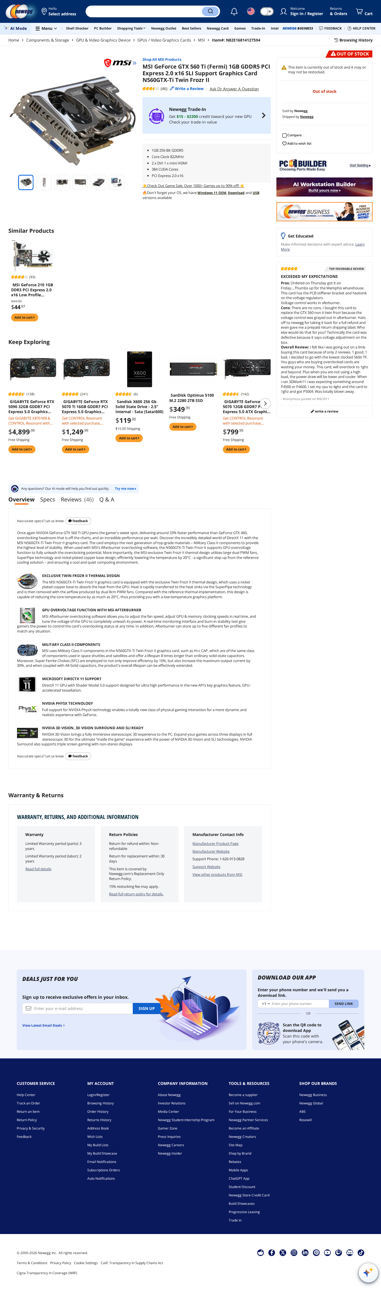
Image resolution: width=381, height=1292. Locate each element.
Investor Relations (171, 1103)
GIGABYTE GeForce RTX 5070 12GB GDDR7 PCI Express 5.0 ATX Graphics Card (247, 406)
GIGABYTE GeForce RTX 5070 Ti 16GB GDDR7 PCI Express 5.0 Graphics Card (85, 406)
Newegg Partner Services (248, 1120)
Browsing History (100, 1103)
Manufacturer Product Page (215, 843)
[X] (282, 1252)
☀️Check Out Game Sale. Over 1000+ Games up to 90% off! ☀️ (193, 185)
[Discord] (350, 1252)
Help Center (26, 1094)
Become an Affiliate (244, 1128)
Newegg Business (313, 1094)
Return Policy (27, 1120)
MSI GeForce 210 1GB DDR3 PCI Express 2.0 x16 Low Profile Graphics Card (32, 289)
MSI (201, 40)
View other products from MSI (217, 874)
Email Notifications (101, 1161)
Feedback (80, 520)
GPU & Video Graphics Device (103, 40)
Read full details (38, 868)
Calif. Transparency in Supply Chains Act (132, 1263)
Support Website (206, 866)
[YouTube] (327, 1252)
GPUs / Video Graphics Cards (164, 40)
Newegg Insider (170, 1153)
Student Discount (242, 1186)
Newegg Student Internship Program (186, 1120)
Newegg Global (311, 1103)
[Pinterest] (316, 1252)
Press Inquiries (169, 1136)
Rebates (235, 1161)
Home (13, 40)
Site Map (235, 1145)
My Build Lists (97, 1145)
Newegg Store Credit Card (249, 1195)
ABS (302, 1111)
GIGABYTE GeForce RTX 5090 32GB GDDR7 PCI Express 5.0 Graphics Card (31, 406)
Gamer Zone (167, 1128)
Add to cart (24, 317)
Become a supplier (243, 1094)
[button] (59, 11)
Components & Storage (47, 40)
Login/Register (98, 1094)
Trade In (235, 1220)
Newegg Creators (242, 1136)
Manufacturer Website (211, 851)
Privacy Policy (60, 1263)
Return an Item (28, 1111)
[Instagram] (294, 1252)
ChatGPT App (239, 1178)
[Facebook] (271, 1252)
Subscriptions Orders (103, 1170)
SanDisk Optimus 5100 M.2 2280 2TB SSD (191, 398)
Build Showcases (242, 1203)
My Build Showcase (102, 1153)
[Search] (210, 11)
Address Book (98, 1128)
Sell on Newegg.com (244, 1103)
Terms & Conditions (32, 1263)
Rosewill (305, 1120)
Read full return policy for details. (136, 893)
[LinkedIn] (305, 1252)
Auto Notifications (101, 1178)
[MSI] (120, 63)
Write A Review (326, 411)
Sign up (147, 1008)
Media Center (168, 1111)
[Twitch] (338, 1252)
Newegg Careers (171, 1145)
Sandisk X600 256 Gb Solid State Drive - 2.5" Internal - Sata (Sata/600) (139, 406)
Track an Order (28, 1103)
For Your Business (243, 1111)
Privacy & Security (31, 1128)
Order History (97, 1111)
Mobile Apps (238, 1170)
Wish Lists (95, 1136)
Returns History (99, 1120)
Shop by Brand (240, 1153)
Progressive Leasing (244, 1211)
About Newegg (169, 1094)
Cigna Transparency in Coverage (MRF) (47, 1273)
